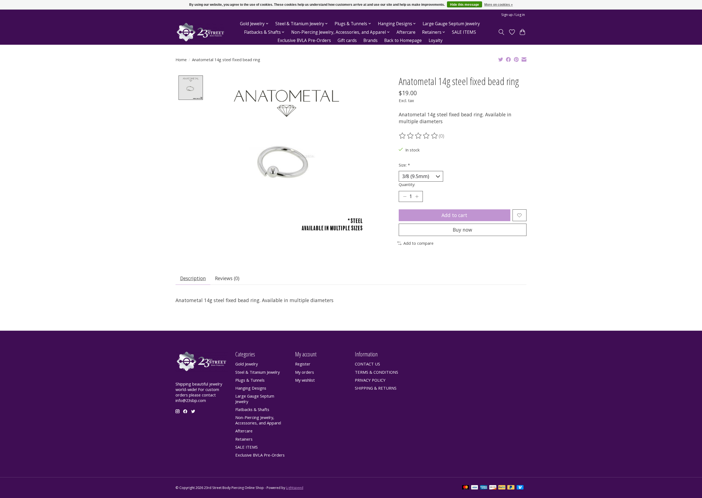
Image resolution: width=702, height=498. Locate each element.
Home (181, 59)
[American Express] (483, 488)
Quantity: (407, 184)
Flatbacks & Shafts (252, 409)
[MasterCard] (465, 488)
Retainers (244, 439)
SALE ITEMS (464, 32)
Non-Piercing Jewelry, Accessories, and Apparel (258, 420)
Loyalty (436, 40)
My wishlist (305, 380)
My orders (304, 372)
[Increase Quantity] (417, 196)
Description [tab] (193, 278)
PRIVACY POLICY (370, 380)
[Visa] (474, 488)
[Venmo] (520, 488)
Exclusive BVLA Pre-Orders (304, 40)
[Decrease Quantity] (405, 196)
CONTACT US (367, 364)
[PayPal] (501, 488)
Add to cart (454, 215)
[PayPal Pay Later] (510, 488)
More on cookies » (498, 5)
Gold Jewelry (246, 364)
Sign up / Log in (513, 14)
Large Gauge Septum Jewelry (451, 24)
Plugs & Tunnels (250, 380)
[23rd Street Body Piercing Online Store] (200, 32)
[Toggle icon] (501, 32)
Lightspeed (294, 487)
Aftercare (406, 32)
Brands (370, 40)
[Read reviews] (419, 135)
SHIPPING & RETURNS (376, 388)
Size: (404, 165)
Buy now (462, 229)
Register (302, 364)
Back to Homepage (403, 40)
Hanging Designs (250, 388)
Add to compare (418, 243)
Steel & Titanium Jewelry (257, 372)
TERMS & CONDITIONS (376, 372)
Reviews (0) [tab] (227, 278)
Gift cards (347, 40)
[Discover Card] (492, 488)
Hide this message (464, 5)
